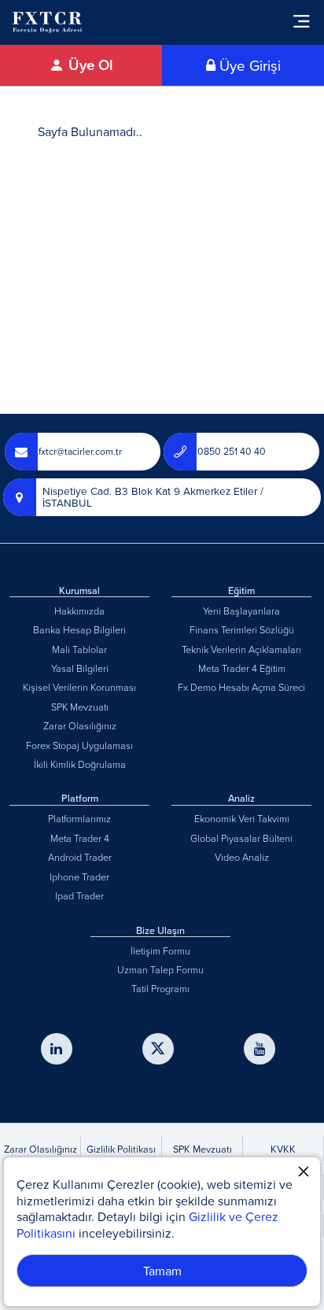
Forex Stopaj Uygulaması (79, 745)
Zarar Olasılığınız (79, 725)
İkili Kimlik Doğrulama (80, 764)
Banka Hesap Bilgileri (79, 629)
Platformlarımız (79, 818)
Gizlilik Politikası (121, 1149)
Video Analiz (242, 857)
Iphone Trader (79, 876)
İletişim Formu (160, 950)
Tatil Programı (160, 988)
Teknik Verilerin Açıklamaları (241, 649)
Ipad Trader (79, 895)
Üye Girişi (248, 65)
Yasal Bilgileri (80, 668)
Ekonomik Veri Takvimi (241, 818)
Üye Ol (88, 65)
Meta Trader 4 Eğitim (241, 668)
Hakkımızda (79, 610)
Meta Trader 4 (79, 838)
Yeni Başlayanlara (241, 610)
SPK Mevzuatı (80, 706)
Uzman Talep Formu (160, 969)
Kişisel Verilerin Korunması (79, 687)
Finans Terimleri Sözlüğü (242, 629)
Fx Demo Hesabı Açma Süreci (241, 687)
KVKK (283, 1149)
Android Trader (80, 857)
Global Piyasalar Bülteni (241, 838)
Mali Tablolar (79, 649)
